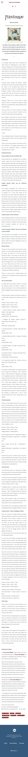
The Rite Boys (13, 715)
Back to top (13, 750)
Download (21, 743)
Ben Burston (18, 713)
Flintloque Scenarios (12, 707)
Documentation (13, 743)
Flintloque (12, 713)
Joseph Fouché (5, 717)
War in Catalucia (5, 713)
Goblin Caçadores (5, 715)
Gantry (5, 743)
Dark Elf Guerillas (21, 715)
